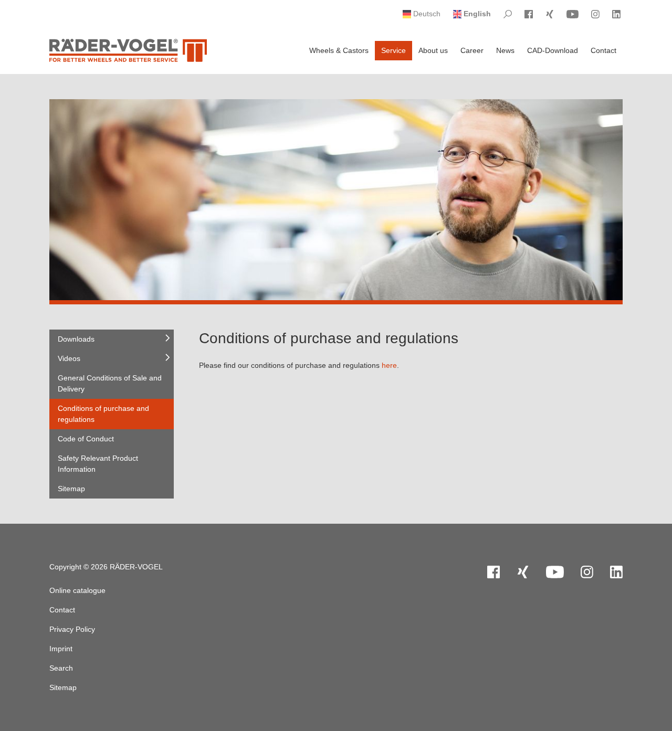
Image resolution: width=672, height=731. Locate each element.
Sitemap (71, 488)
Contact (603, 50)
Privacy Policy (72, 629)
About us (433, 50)
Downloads (76, 339)
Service (393, 50)
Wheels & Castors (339, 50)
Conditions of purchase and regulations (103, 413)
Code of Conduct (86, 439)
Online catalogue (77, 590)
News (505, 50)
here (389, 365)
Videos (69, 358)
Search (61, 668)
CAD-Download (552, 50)
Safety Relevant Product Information (98, 463)
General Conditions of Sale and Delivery (110, 383)
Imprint (60, 648)
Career (472, 50)
